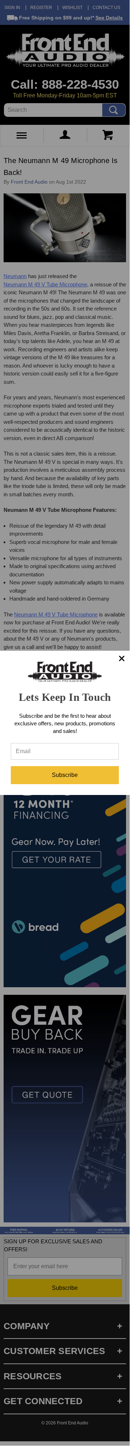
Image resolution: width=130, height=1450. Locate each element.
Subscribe (65, 775)
